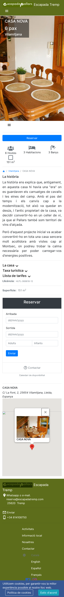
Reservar (32, 138)
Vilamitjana (13, 171)
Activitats (28, 529)
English (35, 561)
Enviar (12, 353)
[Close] (45, 412)
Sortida (10, 328)
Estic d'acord (48, 592)
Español (36, 568)
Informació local (32, 535)
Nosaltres (28, 542)
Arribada (11, 314)
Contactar (28, 548)
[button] (32, 447)
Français (36, 574)
